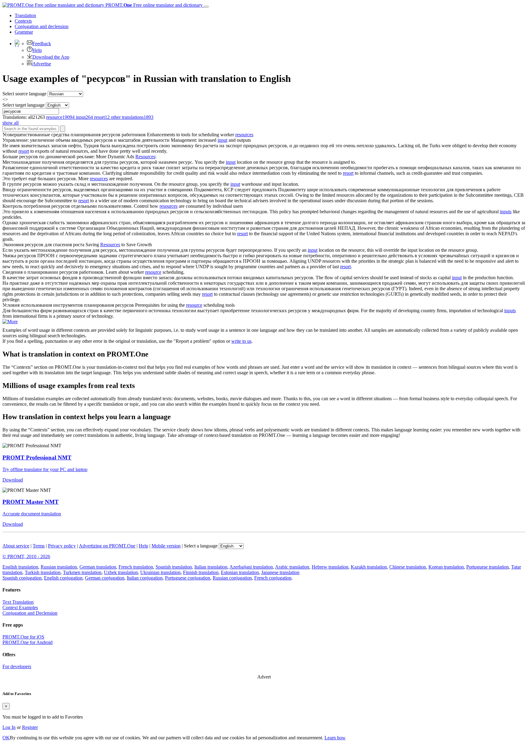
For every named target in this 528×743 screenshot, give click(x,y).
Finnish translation (200, 572)
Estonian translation (240, 572)
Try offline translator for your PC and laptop (44, 469)
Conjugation (41, 26)
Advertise (41, 63)
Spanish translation (174, 566)
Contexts (23, 21)
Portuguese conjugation (187, 577)
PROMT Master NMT (30, 502)
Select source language (24, 93)
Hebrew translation (330, 566)
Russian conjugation (232, 577)
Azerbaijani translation (251, 566)
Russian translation (59, 566)
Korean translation (446, 566)
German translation (97, 566)
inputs (506, 211)
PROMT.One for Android (27, 642)
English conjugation (63, 577)
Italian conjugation (145, 577)
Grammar (24, 32)
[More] (10, 321)
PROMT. (153, 5)
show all (10, 122)
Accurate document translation (31, 513)
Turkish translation (43, 572)
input (222, 140)
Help (37, 50)
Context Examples (20, 607)
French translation (136, 566)
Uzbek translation (121, 572)
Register (30, 727)
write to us (241, 341)
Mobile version (166, 545)
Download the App (50, 57)
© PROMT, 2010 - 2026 (26, 556)
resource (153, 272)
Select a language (201, 545)
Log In (9, 727)
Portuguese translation (487, 566)
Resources (145, 156)
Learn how (335, 737)
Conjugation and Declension (29, 613)
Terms (39, 545)
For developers (16, 666)
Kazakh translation (369, 566)
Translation (25, 15)
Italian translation (210, 566)
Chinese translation (407, 566)
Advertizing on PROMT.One (107, 545)
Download (12, 479)
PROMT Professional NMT (37, 457)
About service (15, 545)
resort (23, 151)
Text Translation (18, 602)
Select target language (23, 105)
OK (6, 737)
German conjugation (104, 577)
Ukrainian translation (160, 572)
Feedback (41, 43)
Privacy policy (62, 545)
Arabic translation (292, 566)
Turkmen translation (82, 572)
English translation (20, 566)
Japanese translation (280, 572)
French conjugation (273, 577)
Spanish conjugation (22, 577)
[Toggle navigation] (206, 7)
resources (244, 134)
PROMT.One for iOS (23, 636)
